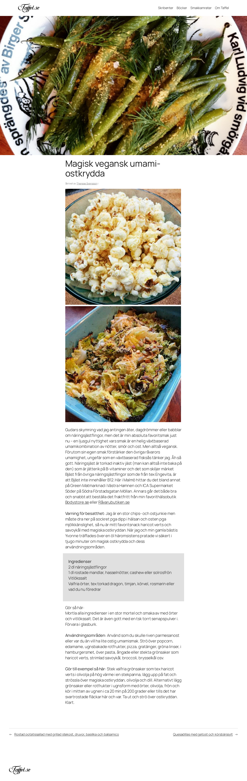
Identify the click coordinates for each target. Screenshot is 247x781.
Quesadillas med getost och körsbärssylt (203, 734)
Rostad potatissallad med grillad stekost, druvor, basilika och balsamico (66, 734)
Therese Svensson (86, 183)
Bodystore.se (77, 502)
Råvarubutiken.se (114, 502)
